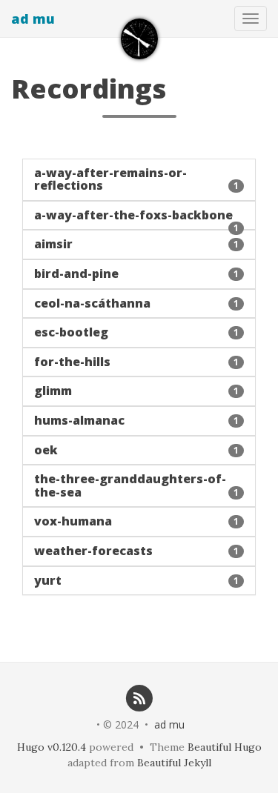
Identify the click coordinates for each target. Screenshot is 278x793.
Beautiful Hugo (225, 747)
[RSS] (139, 697)
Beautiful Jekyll (174, 762)
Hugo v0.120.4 (51, 747)
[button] (139, 179)
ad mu (33, 18)
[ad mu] (139, 39)
